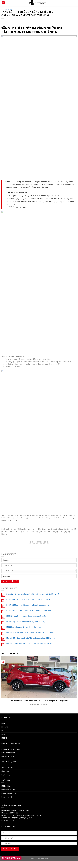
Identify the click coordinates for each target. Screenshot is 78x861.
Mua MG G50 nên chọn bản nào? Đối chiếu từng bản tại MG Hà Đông (30, 638)
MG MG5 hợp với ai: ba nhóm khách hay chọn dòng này (26, 616)
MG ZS (3, 734)
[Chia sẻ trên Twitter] (37, 542)
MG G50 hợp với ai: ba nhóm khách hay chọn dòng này (25, 622)
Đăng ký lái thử (6, 797)
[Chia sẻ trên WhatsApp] (30, 542)
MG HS (3, 723)
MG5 (3, 731)
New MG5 (4, 727)
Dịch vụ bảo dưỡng (8, 753)
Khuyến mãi (5, 771)
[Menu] (3, 2)
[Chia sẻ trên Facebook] (33, 542)
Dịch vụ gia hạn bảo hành (10, 749)
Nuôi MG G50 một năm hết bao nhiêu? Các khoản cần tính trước (29, 605)
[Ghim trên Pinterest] (44, 542)
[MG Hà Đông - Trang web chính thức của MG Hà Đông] (39, 2)
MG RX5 (4, 738)
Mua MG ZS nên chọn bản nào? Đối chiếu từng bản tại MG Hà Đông (30, 643)
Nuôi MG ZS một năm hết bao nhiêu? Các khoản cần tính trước (28, 610)
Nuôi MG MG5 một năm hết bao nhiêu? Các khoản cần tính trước (29, 599)
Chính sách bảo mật (8, 790)
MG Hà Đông (6, 786)
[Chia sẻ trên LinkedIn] (47, 542)
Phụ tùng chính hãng (8, 756)
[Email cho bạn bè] (40, 542)
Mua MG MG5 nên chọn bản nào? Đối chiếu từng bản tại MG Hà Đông (31, 632)
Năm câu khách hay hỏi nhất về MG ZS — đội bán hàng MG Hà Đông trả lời (32, 594)
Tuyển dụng (5, 775)
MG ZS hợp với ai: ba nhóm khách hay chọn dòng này (25, 627)
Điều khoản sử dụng (8, 793)
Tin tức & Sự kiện (6, 9)
